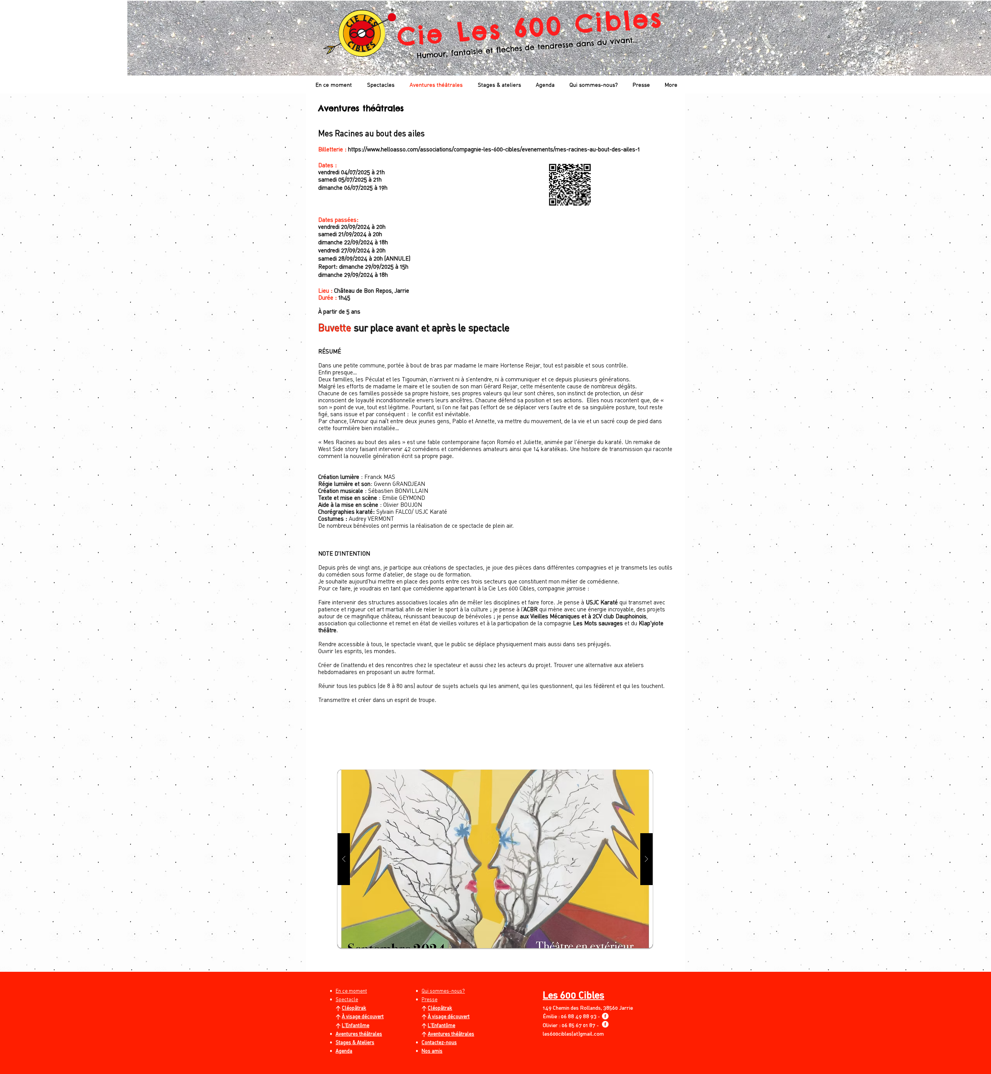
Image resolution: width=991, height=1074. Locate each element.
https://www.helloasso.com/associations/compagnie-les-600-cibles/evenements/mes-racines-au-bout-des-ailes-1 (494, 149)
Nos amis (432, 1051)
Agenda (344, 1051)
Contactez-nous (439, 1042)
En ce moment (351, 991)
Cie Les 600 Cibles (530, 27)
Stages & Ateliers (355, 1042)
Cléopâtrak (354, 1008)
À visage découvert (363, 1016)
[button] (495, 859)
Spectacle (347, 999)
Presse (429, 999)
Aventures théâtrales (451, 1034)
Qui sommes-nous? (443, 991)
